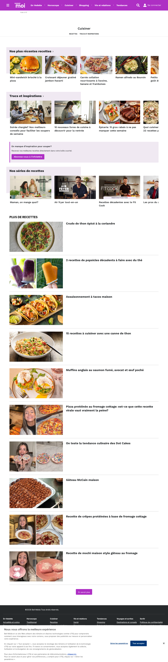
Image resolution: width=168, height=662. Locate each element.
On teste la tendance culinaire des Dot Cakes (98, 443)
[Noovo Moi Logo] (20, 5)
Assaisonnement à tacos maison (89, 296)
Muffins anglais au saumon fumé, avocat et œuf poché (105, 370)
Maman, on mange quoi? (24, 202)
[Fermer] (164, 643)
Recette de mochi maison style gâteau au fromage (102, 553)
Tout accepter (139, 643)
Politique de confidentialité (151, 622)
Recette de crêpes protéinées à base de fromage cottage (106, 516)
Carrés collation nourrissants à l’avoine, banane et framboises (93, 80)
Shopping (84, 5)
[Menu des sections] (7, 5)
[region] (84, 643)
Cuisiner (69, 5)
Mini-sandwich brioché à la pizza (25, 79)
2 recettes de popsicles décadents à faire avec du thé (104, 260)
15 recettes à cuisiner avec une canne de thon (98, 333)
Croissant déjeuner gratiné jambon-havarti (60, 79)
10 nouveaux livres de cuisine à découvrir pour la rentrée (72, 129)
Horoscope (53, 5)
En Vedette (36, 5)
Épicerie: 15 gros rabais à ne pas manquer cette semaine (117, 129)
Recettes (73, 34)
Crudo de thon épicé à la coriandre (90, 223)
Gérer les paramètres (119, 643)
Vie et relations (103, 5)
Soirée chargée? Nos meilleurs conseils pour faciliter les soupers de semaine (30, 130)
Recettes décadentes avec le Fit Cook (117, 204)
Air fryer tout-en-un (66, 202)
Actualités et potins (11, 622)
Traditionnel (32, 622)
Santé (76, 622)
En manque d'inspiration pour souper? (32, 146)
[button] (153, 71)
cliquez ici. (72, 654)
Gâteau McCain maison (82, 480)
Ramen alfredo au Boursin (131, 77)
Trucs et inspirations (89, 34)
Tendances (121, 5)
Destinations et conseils (127, 622)
